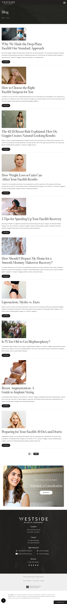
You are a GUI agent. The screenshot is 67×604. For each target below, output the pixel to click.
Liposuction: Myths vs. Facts (21, 302)
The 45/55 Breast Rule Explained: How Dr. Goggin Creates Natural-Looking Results (29, 134)
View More (5, 61)
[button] (3, 600)
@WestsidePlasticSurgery (25, 550)
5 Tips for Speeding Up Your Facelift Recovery (32, 219)
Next (36, 454)
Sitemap (42, 580)
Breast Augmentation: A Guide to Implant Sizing (18, 390)
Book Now (46, 492)
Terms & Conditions (27, 580)
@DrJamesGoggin (44, 550)
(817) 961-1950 (36, 598)
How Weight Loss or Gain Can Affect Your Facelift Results (22, 177)
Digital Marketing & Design (35, 587)
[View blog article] (14, 34)
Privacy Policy (36, 580)
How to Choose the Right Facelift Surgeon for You (18, 90)
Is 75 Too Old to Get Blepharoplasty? (26, 342)
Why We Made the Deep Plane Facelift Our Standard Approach (23, 46)
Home (3, 17)
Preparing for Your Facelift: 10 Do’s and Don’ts (32, 432)
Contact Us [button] (60, 602)
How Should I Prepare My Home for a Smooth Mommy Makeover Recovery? (27, 260)
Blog (7, 17)
